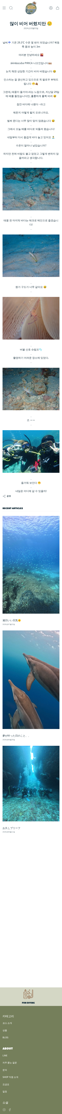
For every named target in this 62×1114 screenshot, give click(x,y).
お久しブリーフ (11, 827)
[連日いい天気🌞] (31, 565)
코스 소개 (7, 1022)
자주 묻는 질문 (10, 1062)
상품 (5, 1030)
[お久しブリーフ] (31, 783)
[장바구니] (57, 7)
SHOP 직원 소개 (10, 1077)
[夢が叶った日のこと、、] (31, 679)
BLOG (5, 1037)
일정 (5, 1091)
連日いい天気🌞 (12, 620)
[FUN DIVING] (28, 996)
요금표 (6, 1084)
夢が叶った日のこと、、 (17, 735)
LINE (5, 1055)
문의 (5, 1069)
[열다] (4, 7)
